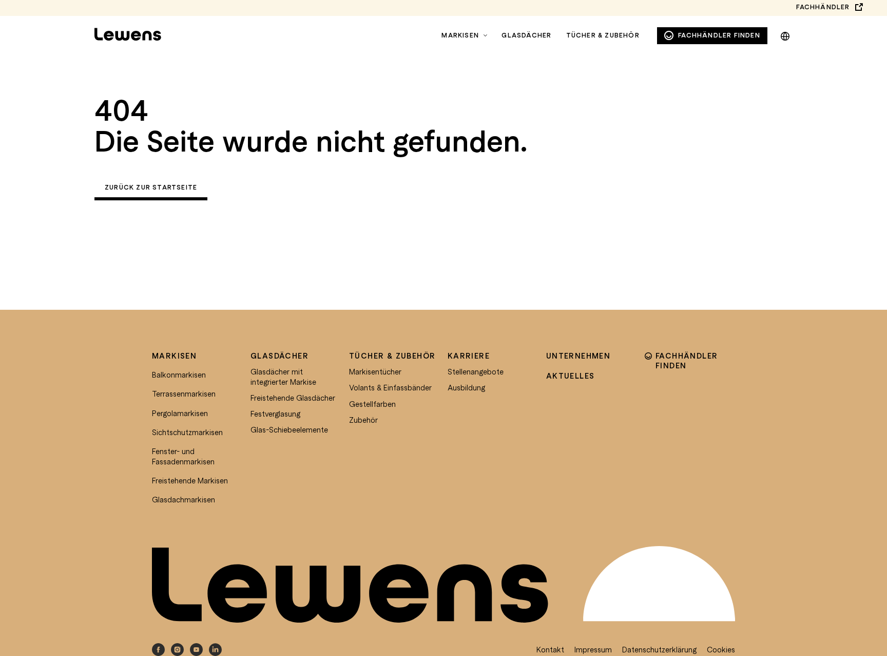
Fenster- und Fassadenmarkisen (183, 456)
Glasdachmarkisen (183, 499)
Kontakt (550, 649)
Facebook (158, 649)
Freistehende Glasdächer (292, 397)
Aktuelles (570, 375)
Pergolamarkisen (180, 413)
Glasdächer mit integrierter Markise (283, 376)
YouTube (196, 649)
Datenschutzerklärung (659, 649)
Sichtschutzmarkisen (187, 432)
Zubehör (363, 420)
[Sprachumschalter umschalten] (785, 34)
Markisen (460, 35)
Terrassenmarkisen (184, 393)
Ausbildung (466, 387)
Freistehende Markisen (190, 480)
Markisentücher (375, 371)
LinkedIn (215, 649)
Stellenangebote (476, 371)
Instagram (177, 649)
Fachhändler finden (719, 35)
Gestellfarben (372, 404)
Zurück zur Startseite (151, 187)
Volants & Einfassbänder (390, 387)
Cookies (721, 649)
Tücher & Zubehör (603, 35)
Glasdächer (526, 35)
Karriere (469, 355)
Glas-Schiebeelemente (289, 429)
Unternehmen (578, 355)
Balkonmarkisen (179, 374)
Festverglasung (275, 413)
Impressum (593, 649)
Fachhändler (823, 7)
